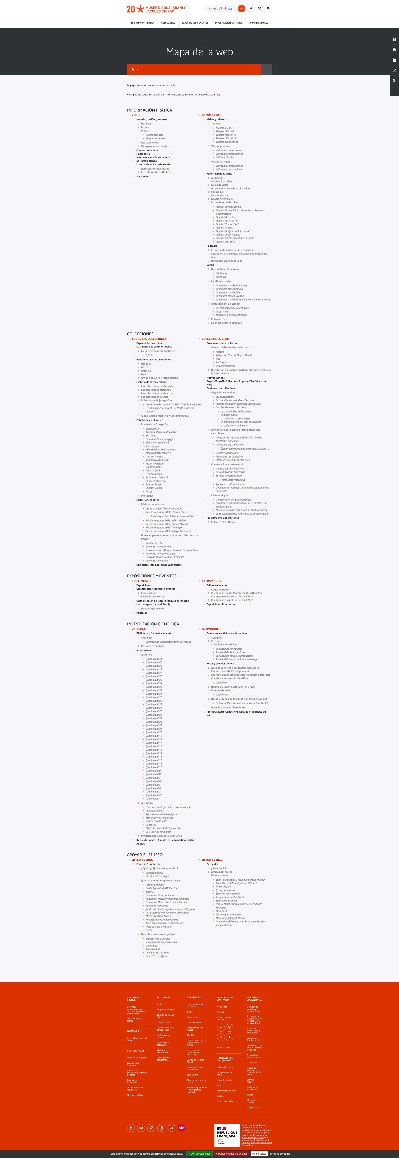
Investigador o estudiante (163, 1059)
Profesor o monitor (166, 1010)
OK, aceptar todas (200, 1153)
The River (191, 1035)
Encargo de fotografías (132, 1081)
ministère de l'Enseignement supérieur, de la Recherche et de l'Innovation (257, 1142)
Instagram (268, 8)
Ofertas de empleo (252, 1101)
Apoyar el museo (259, 23)
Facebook (251, 8)
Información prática (142, 23)
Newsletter (222, 1007)
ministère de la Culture (253, 1137)
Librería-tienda (194, 1022)
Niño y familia (163, 1022)
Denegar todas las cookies (232, 1153)
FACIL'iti (181, 1128)
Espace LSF (171, 1128)
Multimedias (394, 70)
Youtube (229, 1037)
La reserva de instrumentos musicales (193, 1052)
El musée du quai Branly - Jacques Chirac (253, 1009)
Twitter (259, 8)
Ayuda (220, 1085)
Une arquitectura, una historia (195, 1005)
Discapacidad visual (141, 1128)
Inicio (132, 69)
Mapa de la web (224, 1080)
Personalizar (259, 1153)
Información (394, 50)
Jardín (190, 1012)
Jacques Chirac (253, 1108)
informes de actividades (252, 1088)
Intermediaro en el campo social (166, 1029)
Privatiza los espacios (137, 1058)
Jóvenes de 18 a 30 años (165, 1016)
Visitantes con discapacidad (220, 8)
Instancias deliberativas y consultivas (253, 1030)
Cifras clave (252, 1063)
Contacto (221, 1012)
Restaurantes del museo (195, 1029)
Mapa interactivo (394, 80)
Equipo (250, 1095)
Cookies (220, 1096)
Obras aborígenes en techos (196, 1081)
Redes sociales (223, 1047)
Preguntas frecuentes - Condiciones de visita (254, 1071)
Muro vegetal (193, 1017)
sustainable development (253, 1039)
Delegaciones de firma (224, 1074)
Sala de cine (192, 1075)
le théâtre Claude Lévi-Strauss (195, 1068)
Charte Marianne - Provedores (135, 1089)
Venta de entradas (394, 39)
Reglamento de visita (227, 1091)
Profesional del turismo (164, 1036)
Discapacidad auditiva (151, 1128)
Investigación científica (229, 23)
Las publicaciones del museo (137, 1039)
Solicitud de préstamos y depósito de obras (137, 1072)
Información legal (225, 1067)
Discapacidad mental (161, 1128)
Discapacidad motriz (131, 1128)
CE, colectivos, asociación (163, 1044)
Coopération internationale (253, 1056)
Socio (159, 1004)
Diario (394, 60)
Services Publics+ (251, 1081)
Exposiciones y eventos (195, 23)
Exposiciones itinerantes (133, 1064)
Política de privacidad (279, 1153)
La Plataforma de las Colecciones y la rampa (196, 1042)
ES (241, 8)
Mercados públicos (135, 1095)
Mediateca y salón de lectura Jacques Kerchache (197, 1090)
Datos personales (225, 1101)
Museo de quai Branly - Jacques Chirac (156, 9)
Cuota (266, 69)
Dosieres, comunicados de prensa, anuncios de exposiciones (136, 1010)
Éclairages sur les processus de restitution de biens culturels (254, 1019)
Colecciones (168, 23)
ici (218, 94)
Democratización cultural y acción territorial (254, 1047)
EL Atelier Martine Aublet (195, 1061)
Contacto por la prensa (134, 1020)
